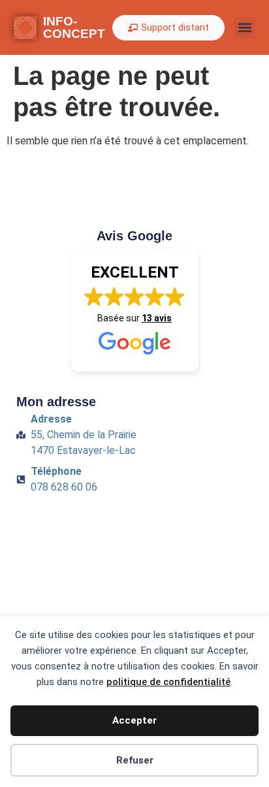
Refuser (134, 760)
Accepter (134, 720)
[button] (244, 28)
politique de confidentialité (168, 682)
